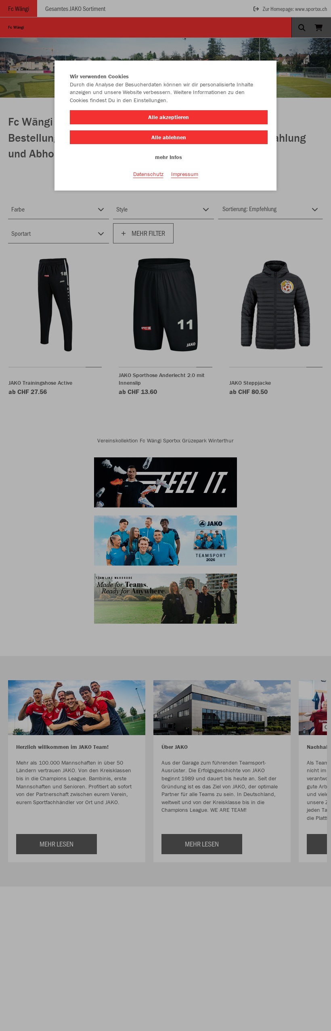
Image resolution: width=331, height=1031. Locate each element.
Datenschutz (148, 174)
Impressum (184, 174)
